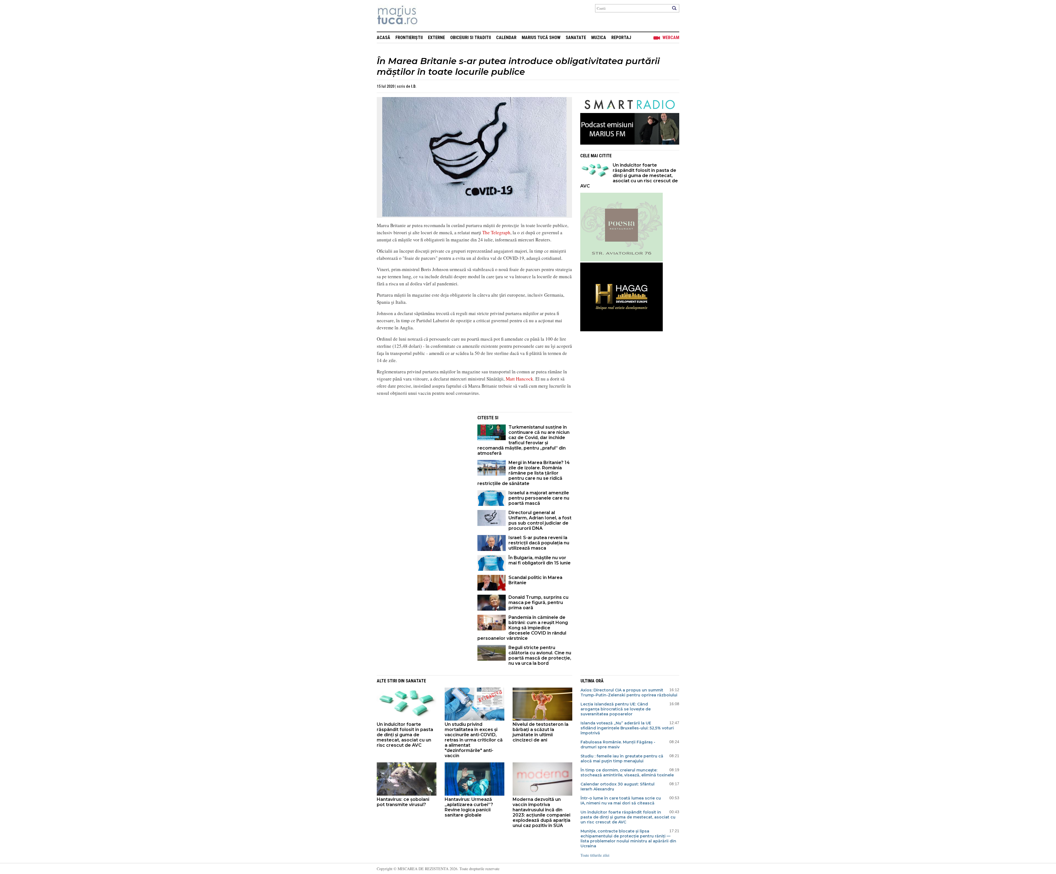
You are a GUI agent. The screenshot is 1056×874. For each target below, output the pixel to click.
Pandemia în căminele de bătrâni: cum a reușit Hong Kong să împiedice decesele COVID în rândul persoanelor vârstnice (522, 628)
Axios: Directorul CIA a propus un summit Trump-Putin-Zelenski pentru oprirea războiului (629, 692)
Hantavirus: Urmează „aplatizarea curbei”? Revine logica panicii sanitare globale (469, 807)
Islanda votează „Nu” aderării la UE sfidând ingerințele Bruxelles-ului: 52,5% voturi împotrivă (627, 728)
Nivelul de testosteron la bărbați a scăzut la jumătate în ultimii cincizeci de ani (540, 732)
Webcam (670, 37)
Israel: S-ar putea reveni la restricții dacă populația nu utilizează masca (538, 543)
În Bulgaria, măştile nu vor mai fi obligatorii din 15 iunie (539, 560)
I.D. (413, 86)
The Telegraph (496, 232)
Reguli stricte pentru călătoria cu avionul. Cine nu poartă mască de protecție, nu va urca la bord (539, 655)
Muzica (598, 37)
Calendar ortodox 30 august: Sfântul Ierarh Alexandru (617, 787)
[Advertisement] (423, 450)
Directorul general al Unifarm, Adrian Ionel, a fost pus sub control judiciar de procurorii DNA (539, 520)
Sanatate (576, 37)
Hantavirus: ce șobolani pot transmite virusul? (403, 802)
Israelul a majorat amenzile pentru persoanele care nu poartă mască (538, 498)
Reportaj (621, 37)
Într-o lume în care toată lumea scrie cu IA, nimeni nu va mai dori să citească (621, 801)
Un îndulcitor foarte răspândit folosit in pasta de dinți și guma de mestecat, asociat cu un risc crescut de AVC (629, 175)
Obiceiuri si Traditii (470, 37)
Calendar (506, 37)
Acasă (383, 37)
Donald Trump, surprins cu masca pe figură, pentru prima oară (538, 602)
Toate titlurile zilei (595, 855)
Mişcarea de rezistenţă (427, 15)
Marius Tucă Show (541, 37)
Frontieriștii (409, 37)
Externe (436, 37)
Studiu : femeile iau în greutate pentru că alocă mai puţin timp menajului (622, 758)
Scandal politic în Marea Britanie (535, 580)
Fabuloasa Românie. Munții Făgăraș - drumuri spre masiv (618, 744)
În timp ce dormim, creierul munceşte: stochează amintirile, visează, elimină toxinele (627, 772)
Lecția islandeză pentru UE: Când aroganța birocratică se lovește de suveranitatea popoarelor (616, 709)
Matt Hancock (519, 379)
